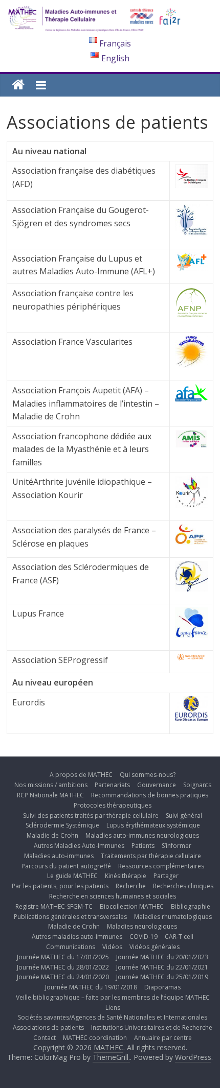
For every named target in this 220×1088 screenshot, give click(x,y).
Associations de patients (48, 1027)
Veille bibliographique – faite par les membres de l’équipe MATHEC (113, 997)
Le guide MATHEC (72, 875)
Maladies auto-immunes (59, 856)
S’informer (176, 845)
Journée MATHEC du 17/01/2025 (63, 957)
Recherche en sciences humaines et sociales (112, 896)
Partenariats (112, 784)
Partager (166, 875)
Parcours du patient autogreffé (66, 866)
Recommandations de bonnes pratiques (149, 795)
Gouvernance (156, 784)
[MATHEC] (18, 85)
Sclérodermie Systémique (62, 825)
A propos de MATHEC (81, 774)
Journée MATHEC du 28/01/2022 (63, 967)
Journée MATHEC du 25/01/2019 (162, 977)
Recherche (131, 886)
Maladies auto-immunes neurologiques (142, 835)
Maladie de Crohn (52, 835)
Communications (70, 946)
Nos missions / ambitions (50, 784)
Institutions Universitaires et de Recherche (151, 1027)
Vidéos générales (154, 946)
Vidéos (112, 946)
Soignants (197, 784)
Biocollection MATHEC (132, 906)
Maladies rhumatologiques (173, 916)
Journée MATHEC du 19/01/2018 (91, 987)
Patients (143, 845)
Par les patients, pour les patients (60, 886)
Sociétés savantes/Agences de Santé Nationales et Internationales (112, 1017)
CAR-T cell (179, 936)
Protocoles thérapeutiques (112, 805)
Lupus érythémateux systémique (153, 825)
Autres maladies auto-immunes (77, 936)
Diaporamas (162, 987)
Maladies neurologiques (142, 926)
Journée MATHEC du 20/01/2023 (162, 957)
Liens (112, 1007)
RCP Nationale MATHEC (50, 795)
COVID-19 (143, 936)
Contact (44, 1037)
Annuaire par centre (163, 1037)
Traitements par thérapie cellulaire (151, 856)
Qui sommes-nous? (147, 774)
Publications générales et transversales (70, 916)
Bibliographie (190, 906)
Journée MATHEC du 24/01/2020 (63, 977)
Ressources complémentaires (161, 866)
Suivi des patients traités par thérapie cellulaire (91, 815)
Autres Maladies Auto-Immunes (79, 845)
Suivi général (184, 815)
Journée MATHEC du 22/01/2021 (162, 967)
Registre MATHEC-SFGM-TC (54, 906)
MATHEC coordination (95, 1037)
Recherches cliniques (183, 886)
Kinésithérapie (125, 875)
